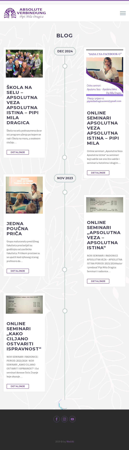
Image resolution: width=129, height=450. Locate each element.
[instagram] (64, 419)
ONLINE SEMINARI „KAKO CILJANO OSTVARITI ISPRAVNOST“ (24, 336)
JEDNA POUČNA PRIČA (17, 228)
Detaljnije (18, 152)
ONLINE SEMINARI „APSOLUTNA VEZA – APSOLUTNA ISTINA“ (104, 235)
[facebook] (56, 419)
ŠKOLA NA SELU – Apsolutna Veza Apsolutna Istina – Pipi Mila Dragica (23, 105)
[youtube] (72, 419)
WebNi (70, 441)
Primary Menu (123, 13)
